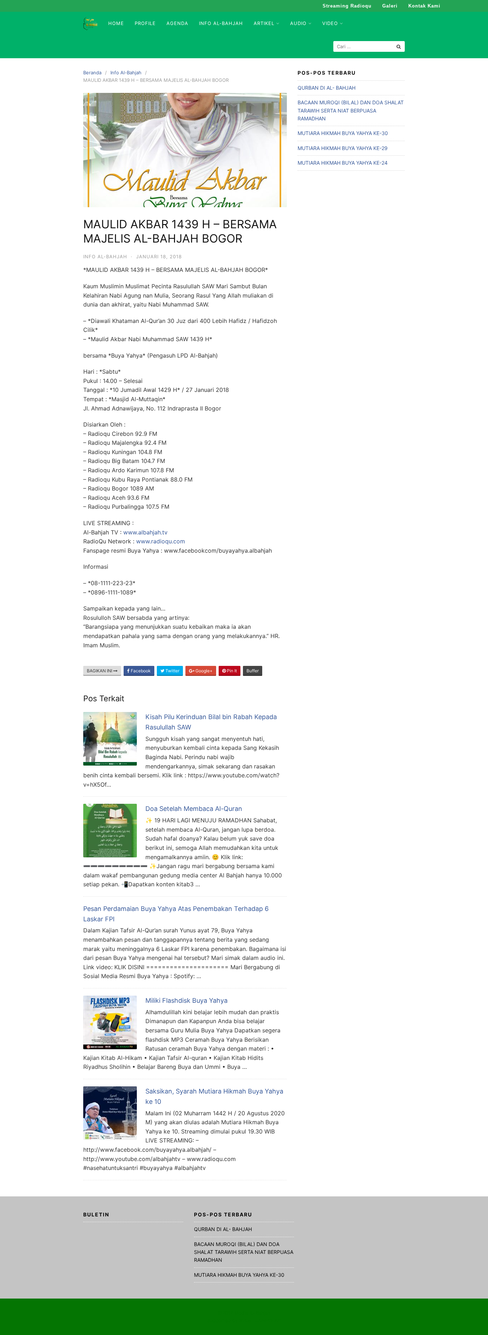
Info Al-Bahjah (221, 23)
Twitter (171, 670)
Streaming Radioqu (347, 6)
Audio (298, 23)
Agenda (177, 23)
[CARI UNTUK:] (369, 46)
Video (330, 23)
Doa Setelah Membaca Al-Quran (193, 808)
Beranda (92, 72)
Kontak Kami (424, 6)
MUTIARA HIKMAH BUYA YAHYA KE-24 (343, 163)
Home (116, 23)
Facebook (140, 670)
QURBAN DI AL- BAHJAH (326, 88)
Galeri (390, 6)
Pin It (231, 670)
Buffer (253, 670)
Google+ (203, 670)
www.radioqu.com (160, 541)
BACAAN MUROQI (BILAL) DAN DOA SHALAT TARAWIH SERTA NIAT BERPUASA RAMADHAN (351, 110)
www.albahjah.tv (145, 532)
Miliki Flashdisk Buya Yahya (186, 1000)
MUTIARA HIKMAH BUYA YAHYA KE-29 (343, 148)
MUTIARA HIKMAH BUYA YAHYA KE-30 (343, 133)
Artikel (264, 23)
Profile (145, 23)
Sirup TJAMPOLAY (260, 1320)
